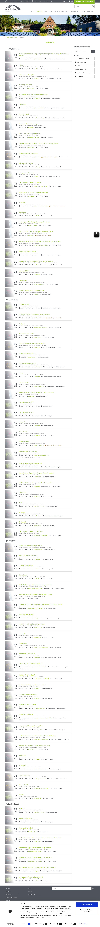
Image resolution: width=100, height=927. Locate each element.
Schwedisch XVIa (24, 383)
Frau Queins (37, 347)
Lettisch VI (22, 808)
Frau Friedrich (38, 851)
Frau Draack (46, 678)
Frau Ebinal (37, 486)
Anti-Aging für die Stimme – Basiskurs (30, 183)
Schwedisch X (23, 281)
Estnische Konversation (26, 565)
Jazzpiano (21, 794)
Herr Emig (36, 708)
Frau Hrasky (37, 167)
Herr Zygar (36, 618)
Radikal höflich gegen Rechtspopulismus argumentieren (35, 585)
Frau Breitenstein (44, 455)
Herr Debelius (32, 588)
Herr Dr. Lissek (37, 245)
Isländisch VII (22, 755)
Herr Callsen (31, 749)
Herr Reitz (36, 688)
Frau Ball (43, 778)
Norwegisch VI (23, 575)
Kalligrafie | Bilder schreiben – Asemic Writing (32, 343)
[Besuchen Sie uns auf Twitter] (66, 1)
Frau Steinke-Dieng (39, 118)
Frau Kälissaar (37, 569)
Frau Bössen (37, 157)
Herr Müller (31, 196)
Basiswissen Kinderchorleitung (28, 451)
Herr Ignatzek (37, 798)
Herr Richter (44, 186)
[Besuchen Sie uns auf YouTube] (64, 1)
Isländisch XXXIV (23, 271)
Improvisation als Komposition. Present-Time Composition (36, 261)
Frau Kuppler (43, 667)
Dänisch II (21, 373)
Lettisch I (21, 502)
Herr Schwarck (37, 841)
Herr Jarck (36, 871)
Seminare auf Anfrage (81, 69)
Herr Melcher (48, 718)
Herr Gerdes (37, 274)
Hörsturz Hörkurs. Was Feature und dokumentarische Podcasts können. (40, 241)
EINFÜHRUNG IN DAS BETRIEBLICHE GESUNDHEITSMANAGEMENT (38, 143)
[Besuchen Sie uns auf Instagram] (72, 1)
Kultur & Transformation (82, 58)
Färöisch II (22, 512)
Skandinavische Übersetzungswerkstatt (30, 546)
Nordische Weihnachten (26, 818)
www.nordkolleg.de (12, 37)
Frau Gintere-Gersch (39, 506)
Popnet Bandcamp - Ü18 (26, 402)
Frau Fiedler (45, 245)
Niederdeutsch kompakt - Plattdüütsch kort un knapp (34, 746)
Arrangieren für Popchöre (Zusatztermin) (31, 877)
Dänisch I (21, 65)
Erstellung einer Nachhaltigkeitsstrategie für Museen (34, 222)
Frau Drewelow (37, 367)
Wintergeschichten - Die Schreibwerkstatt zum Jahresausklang (37, 867)
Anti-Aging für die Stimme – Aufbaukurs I (31, 532)
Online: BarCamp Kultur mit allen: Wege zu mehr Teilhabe (35, 594)
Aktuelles (8, 888)
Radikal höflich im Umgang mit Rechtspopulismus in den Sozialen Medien (40, 604)
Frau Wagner (37, 778)
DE (51, 1)
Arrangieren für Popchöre (26, 173)
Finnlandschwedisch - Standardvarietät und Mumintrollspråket (37, 736)
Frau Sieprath (31, 832)
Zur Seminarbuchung (84, 2)
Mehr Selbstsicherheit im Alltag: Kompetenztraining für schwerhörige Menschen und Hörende (43, 54)
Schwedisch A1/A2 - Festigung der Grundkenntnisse (34, 314)
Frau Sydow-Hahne (39, 59)
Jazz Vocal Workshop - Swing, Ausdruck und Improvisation (36, 483)
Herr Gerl (36, 176)
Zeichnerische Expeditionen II (27, 363)
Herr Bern (36, 265)
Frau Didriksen (37, 516)
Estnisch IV (22, 634)
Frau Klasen (39, 588)
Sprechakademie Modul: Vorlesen (28, 153)
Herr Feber (36, 667)
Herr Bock (30, 235)
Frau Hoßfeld (37, 337)
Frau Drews (31, 396)
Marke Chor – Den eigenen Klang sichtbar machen (33, 192)
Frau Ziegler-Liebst (38, 729)
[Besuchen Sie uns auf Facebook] (69, 1)
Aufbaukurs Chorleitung (26, 163)
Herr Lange (36, 78)
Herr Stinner (37, 69)
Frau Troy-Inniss (38, 678)
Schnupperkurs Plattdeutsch (27, 353)
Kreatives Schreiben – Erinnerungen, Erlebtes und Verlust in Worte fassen (40, 838)
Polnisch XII (22, 104)
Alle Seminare (80, 76)
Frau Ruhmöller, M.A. (33, 137)
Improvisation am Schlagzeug (27, 704)
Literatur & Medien (81, 62)
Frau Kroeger (37, 186)
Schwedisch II (23, 643)
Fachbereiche (9, 894)
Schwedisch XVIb (24, 441)
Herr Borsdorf (37, 788)
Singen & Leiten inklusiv (26, 714)
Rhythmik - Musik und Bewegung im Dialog (31, 624)
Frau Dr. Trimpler (32, 225)
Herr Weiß (31, 127)
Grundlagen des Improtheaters (28, 694)
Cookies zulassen (87, 904)
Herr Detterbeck (38, 476)
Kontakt (30, 891)
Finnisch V (22, 324)
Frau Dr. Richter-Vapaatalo (41, 206)
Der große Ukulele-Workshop (27, 251)
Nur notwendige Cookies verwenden (87, 910)
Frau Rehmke (31, 357)
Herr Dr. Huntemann (39, 284)
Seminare (8, 891)
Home (29, 888)
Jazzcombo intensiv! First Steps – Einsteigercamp (33, 94)
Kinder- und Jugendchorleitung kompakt (30, 463)
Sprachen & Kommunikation (83, 73)
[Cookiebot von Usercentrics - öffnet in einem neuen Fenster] (10, 924)
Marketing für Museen (25, 85)
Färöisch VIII (22, 522)
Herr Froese (31, 88)
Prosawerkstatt (23, 785)
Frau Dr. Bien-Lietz (38, 108)
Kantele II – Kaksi (24, 114)
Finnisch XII (22, 202)
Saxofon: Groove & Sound (26, 614)
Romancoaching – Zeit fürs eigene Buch (30, 663)
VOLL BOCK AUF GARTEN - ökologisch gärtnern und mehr (36, 232)
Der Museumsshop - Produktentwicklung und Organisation (36, 392)
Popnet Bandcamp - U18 (26, 412)
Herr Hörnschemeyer (39, 718)
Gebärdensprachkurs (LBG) (26, 75)
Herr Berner (37, 98)
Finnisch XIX (22, 765)
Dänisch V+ (22, 422)
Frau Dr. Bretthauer (39, 386)
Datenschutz (31, 894)
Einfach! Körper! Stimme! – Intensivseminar (31, 290)
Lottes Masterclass (24, 775)
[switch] (45, 924)
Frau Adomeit (44, 788)
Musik (78, 65)
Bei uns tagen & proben (11, 897)
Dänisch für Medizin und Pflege (28, 555)
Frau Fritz (36, 294)
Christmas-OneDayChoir (26, 828)
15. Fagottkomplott (24, 304)
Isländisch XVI (23, 432)
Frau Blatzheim (38, 549)
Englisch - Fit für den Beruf (27, 675)
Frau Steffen (37, 215)
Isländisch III (22, 492)
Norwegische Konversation (27, 334)
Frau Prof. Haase (38, 627)
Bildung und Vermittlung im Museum (29, 134)
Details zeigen (83, 924)
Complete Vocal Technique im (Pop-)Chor (31, 726)
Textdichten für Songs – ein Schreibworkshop (32, 685)
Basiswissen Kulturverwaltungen (28, 124)
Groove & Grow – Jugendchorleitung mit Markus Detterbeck (36, 473)
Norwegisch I (22, 212)
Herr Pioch (42, 708)
